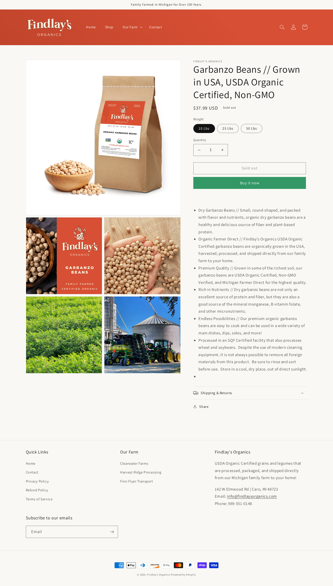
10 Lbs (204, 128)
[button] (131, 27)
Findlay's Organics (158, 574)
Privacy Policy (37, 481)
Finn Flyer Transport (136, 481)
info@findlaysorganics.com (252, 496)
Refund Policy (37, 490)
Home (31, 463)
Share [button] (203, 406)
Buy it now (250, 182)
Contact (32, 472)
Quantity (199, 140)
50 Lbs (251, 128)
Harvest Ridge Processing (140, 472)
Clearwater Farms (134, 463)
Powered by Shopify (183, 574)
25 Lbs (227, 128)
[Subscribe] (112, 532)
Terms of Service (39, 499)
